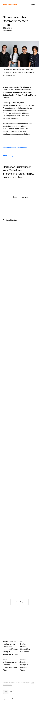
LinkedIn (23, 667)
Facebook (24, 662)
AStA (5, 670)
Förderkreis (7, 31)
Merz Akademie (10, 5)
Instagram (24, 665)
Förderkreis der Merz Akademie (15, 148)
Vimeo (22, 670)
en (11, 692)
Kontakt (23, 644)
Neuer (25, 198)
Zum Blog (19, 602)
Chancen (6, 665)
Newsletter (24, 652)
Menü (33, 5)
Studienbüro (25, 649)
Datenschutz (16, 699)
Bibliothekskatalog (10, 667)
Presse (23, 647)
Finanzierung (8, 156)
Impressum (6, 699)
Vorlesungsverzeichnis (11, 662)
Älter (15, 198)
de (6, 692)
